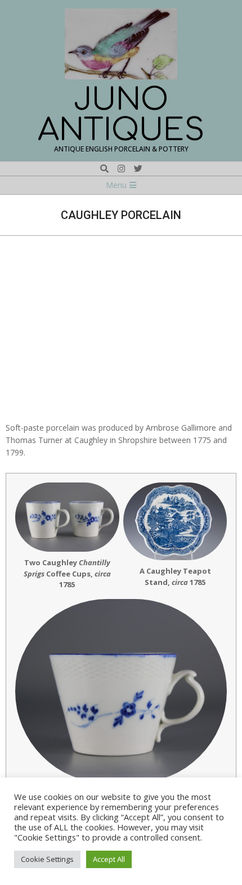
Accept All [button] (109, 859)
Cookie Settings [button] (47, 859)
